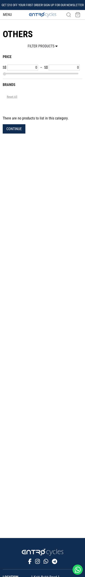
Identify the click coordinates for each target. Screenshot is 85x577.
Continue (14, 129)
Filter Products (41, 46)
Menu (7, 14)
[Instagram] (37, 561)
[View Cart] (77, 14)
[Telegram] (54, 561)
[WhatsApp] (46, 561)
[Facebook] (30, 561)
